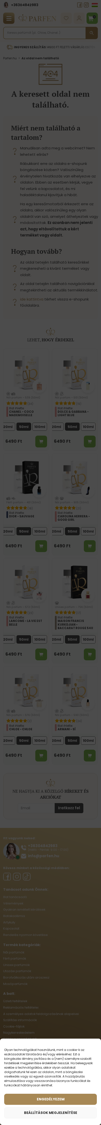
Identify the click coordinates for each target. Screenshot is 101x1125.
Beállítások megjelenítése (50, 1112)
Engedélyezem (50, 1099)
